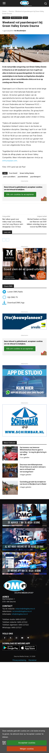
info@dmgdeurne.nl (20, 614)
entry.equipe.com (9, 160)
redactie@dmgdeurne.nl (25, 608)
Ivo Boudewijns (20, 31)
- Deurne (11, 11)
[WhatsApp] (23, 208)
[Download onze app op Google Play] (11, 650)
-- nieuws (6, 18)
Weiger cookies (27, 748)
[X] (17, 208)
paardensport (35, 177)
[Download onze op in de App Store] (28, 650)
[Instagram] (16, 638)
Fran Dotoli (13, 173)
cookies (23, 731)
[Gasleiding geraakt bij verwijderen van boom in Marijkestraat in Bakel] (10, 488)
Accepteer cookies (26, 742)
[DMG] (28, 3)
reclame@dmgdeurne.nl (22, 611)
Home (4, 11)
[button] (24, 264)
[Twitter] (10, 638)
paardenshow (23, 177)
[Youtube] (22, 638)
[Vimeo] (28, 638)
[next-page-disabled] (7, 239)
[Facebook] (12, 208)
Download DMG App (15, 302)
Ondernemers (16, 18)
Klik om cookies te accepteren (20, 194)
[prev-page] (3, 239)
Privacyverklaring (19, 660)
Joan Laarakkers (9, 177)
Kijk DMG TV (12, 297)
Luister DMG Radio (15, 291)
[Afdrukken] (28, 208)
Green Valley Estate (27, 173)
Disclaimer (33, 660)
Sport (25, 18)
